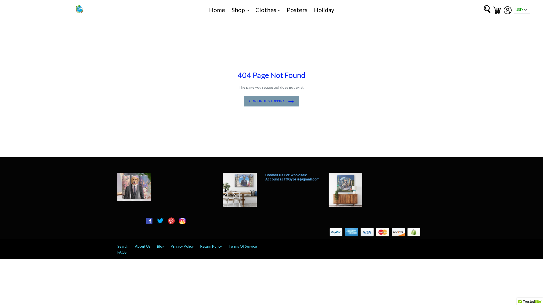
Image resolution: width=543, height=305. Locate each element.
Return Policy (211, 246)
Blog (160, 246)
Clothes (269, 9)
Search (122, 246)
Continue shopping (267, 101)
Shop (242, 9)
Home (217, 9)
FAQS (122, 252)
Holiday (324, 9)
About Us (142, 246)
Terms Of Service (243, 246)
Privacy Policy (182, 246)
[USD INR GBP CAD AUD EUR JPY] (522, 10)
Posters (297, 9)
